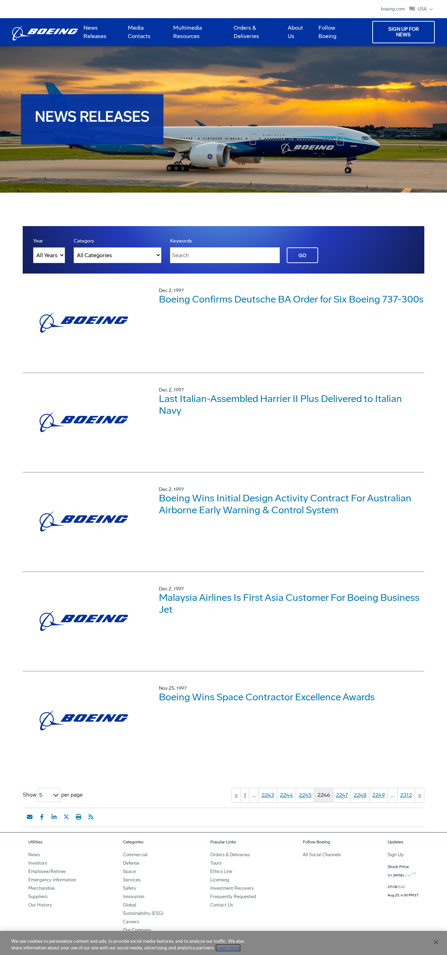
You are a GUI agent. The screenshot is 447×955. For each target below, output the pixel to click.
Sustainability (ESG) (143, 913)
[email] (29, 817)
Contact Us (221, 905)
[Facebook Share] (42, 817)
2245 (305, 795)
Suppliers (37, 896)
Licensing (219, 879)
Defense (131, 863)
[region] (223, 943)
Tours (215, 863)
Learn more (228, 947)
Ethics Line (221, 871)
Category (84, 241)
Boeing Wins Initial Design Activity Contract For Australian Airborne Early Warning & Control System (285, 504)
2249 (378, 795)
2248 (360, 795)
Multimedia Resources (185, 34)
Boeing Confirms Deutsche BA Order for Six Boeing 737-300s (291, 299)
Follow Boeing (327, 31)
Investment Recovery (232, 888)
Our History (40, 905)
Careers (131, 921)
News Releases (95, 31)
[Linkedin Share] (54, 817)
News (34, 854)
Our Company (137, 930)
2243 (268, 795)
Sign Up (396, 854)
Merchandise (41, 888)
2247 (342, 795)
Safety (129, 888)
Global (129, 905)
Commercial (135, 854)
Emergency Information (52, 879)
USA (423, 9)
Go (302, 256)
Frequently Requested (233, 896)
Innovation (133, 896)
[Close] (436, 942)
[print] (78, 817)
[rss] (91, 817)
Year (38, 241)
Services (131, 879)
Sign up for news (403, 32)
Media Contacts (139, 31)
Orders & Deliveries (243, 34)
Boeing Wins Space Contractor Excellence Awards (267, 697)
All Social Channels (322, 854)
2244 (286, 795)
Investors (37, 863)
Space (129, 871)
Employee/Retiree (47, 871)
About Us (292, 34)
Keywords (181, 241)
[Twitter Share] (66, 817)
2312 (406, 795)
